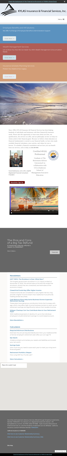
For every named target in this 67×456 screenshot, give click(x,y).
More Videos (11, 251)
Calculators (15, 327)
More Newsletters (17, 320)
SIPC (36, 427)
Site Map (10, 445)
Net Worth (13, 338)
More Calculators (16, 359)
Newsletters (15, 276)
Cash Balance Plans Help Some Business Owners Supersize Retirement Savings (31, 300)
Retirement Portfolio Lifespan (20, 352)
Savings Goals (15, 345)
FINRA (33, 427)
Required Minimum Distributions (22, 330)
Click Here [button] (8, 38)
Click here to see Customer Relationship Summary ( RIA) (25, 437)
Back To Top (59, 451)
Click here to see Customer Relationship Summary (23, 434)
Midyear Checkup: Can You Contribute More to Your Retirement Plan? (33, 311)
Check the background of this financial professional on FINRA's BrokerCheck (32, 1)
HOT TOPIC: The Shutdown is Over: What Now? (27, 279)
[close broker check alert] (64, 1)
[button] (61, 19)
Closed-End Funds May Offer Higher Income (25, 290)
